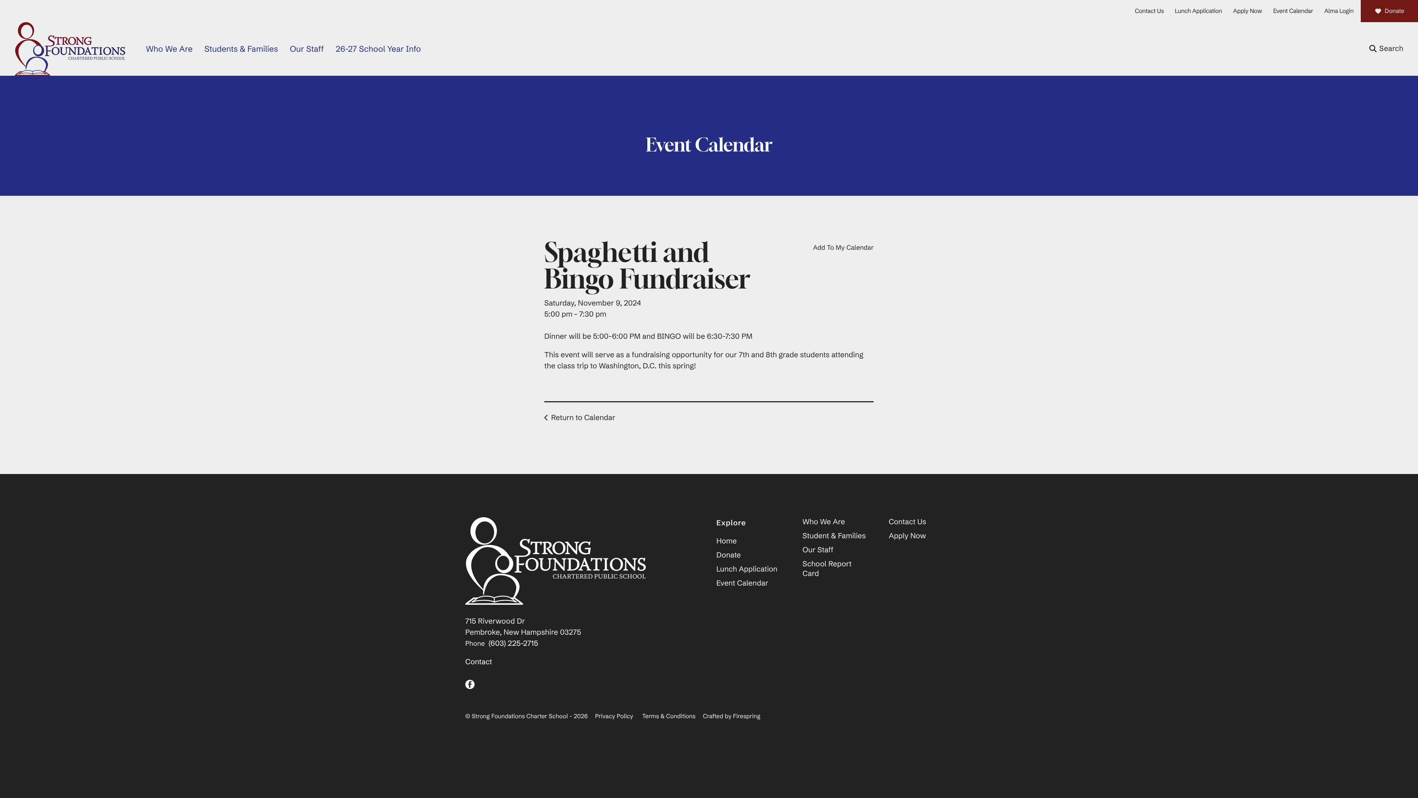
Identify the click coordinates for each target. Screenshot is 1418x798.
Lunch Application (1198, 11)
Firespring (746, 716)
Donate (1394, 11)
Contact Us (1149, 11)
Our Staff (307, 49)
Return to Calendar (583, 417)
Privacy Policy (614, 716)
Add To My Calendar (843, 247)
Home (726, 541)
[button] (1386, 49)
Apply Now (1247, 11)
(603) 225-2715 (513, 643)
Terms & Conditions (669, 716)
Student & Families (834, 535)
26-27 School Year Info (378, 49)
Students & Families (241, 49)
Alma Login (1338, 11)
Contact (478, 661)
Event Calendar (1293, 11)
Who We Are (169, 49)
